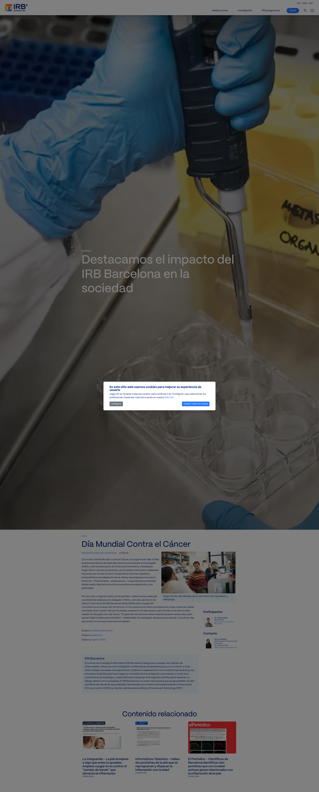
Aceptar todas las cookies (196, 404)
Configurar (116, 404)
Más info (169, 397)
